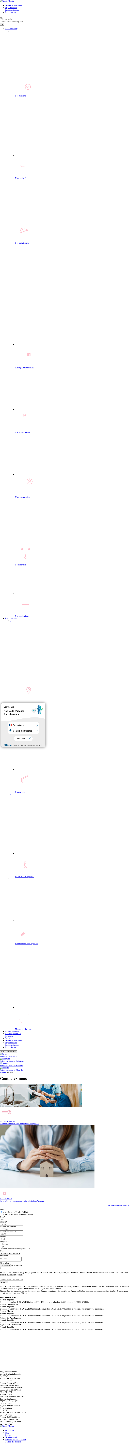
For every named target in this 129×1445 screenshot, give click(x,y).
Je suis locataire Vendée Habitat (15, 1212)
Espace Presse (10, 1047)
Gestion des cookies (13, 1442)
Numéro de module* (8, 1232)
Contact (8, 1038)
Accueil (3, 1072)
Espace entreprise (12, 1045)
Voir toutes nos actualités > (117, 1205)
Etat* (2, 1209)
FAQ (7, 1433)
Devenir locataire (12, 1031)
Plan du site (9, 1430)
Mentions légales (11, 1437)
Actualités (9, 1036)
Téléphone (4, 1241)
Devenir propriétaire (13, 1034)
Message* (4, 1256)
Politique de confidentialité (15, 1439)
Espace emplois (11, 1043)
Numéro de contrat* (8, 1227)
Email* (3, 1236)
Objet (2, 1246)
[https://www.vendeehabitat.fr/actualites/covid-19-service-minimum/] (47, 1349)
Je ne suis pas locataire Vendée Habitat (18, 1215)
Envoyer (4, 1282)
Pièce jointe (4, 1263)
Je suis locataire (11, 618)
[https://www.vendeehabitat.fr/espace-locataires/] (47, 1369)
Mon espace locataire (13, 1040)
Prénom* (3, 1222)
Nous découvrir (11, 29)
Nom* (2, 1217)
